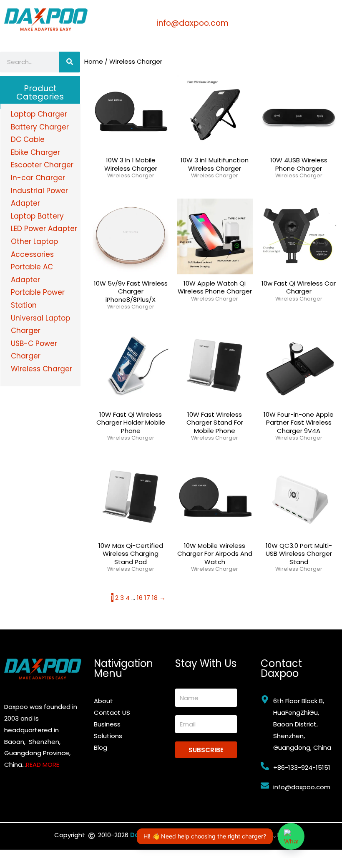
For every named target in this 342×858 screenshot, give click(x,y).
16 (140, 597)
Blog (100, 747)
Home (93, 61)
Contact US (112, 712)
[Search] (69, 62)
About (103, 700)
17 (147, 597)
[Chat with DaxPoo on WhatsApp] (291, 836)
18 (155, 597)
